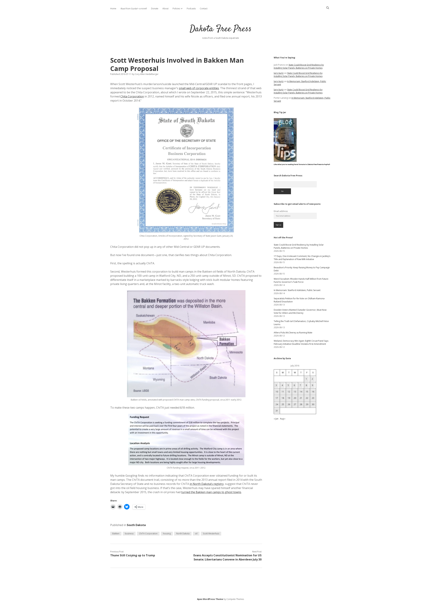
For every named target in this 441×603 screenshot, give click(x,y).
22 (307, 398)
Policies (176, 8)
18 (283, 398)
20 (295, 398)
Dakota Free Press (221, 29)
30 (313, 404)
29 (307, 404)
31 (277, 410)
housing (167, 533)
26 (289, 404)
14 (301, 391)
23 (313, 398)
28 (301, 404)
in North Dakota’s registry (207, 484)
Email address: (281, 211)
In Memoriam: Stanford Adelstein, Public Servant (297, 290)
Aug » (282, 418)
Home (113, 8)
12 (289, 391)
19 (289, 398)
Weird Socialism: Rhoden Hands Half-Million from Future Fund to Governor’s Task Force (301, 280)
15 (307, 391)
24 (277, 404)
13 (295, 391)
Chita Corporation (132, 96)
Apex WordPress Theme (210, 599)
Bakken (115, 533)
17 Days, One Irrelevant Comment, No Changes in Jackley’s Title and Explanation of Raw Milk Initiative (302, 258)
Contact (203, 8)
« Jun (276, 418)
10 (277, 391)
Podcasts (191, 8)
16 (313, 391)
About (165, 8)
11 (283, 391)
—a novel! (133, 8)
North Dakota (182, 533)
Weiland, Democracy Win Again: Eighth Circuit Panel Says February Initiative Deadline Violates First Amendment (301, 342)
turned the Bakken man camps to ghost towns (211, 492)
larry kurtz (279, 73)
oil (196, 533)
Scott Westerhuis (211, 533)
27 (295, 404)
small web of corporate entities (199, 88)
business (129, 533)
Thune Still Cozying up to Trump (132, 555)
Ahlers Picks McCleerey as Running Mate (293, 332)
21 (301, 398)
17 (277, 398)
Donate (154, 8)
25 (283, 404)
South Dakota (136, 525)
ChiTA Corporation (148, 533)
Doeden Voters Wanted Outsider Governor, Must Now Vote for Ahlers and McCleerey (300, 311)
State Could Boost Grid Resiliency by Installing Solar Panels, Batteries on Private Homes (299, 66)
